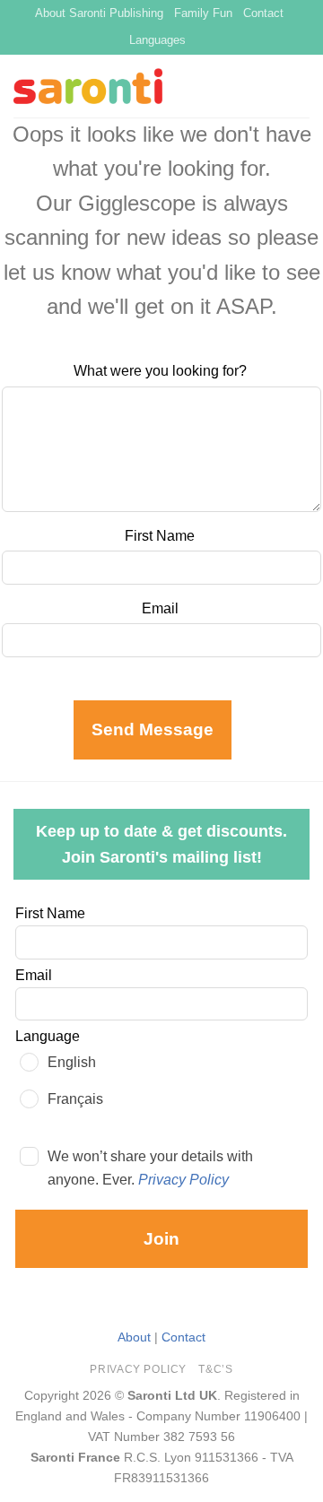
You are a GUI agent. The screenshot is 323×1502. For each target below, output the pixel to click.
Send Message (153, 729)
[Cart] (301, 86)
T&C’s (215, 1369)
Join (161, 1238)
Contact (263, 13)
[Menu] (270, 86)
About (134, 1337)
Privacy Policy (183, 1179)
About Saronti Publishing (99, 13)
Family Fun (203, 13)
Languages (157, 40)
